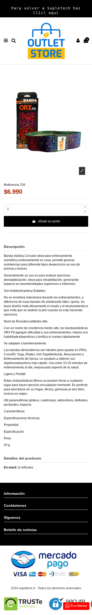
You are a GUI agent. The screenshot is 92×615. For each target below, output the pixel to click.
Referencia (11, 185)
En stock (10, 467)
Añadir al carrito (49, 221)
